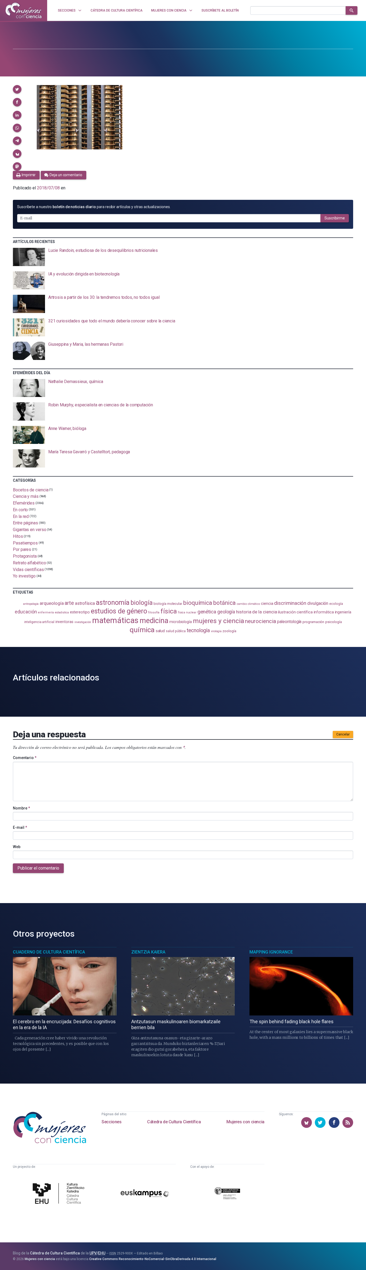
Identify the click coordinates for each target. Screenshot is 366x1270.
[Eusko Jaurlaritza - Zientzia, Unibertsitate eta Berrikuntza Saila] (227, 1194)
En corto (20, 509)
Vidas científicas (28, 569)
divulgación (317, 603)
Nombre (21, 808)
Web (16, 847)
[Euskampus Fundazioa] (145, 1194)
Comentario (24, 758)
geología (226, 611)
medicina (154, 620)
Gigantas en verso (29, 529)
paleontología (289, 621)
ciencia (267, 603)
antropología (31, 604)
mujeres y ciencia (218, 621)
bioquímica (197, 602)
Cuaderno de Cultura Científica (49, 952)
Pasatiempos (25, 542)
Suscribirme (334, 218)
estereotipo (80, 612)
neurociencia (260, 621)
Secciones (111, 1121)
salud (160, 630)
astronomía (112, 602)
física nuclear (187, 612)
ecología (336, 604)
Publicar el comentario (38, 868)
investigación (82, 622)
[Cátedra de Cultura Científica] (60, 1194)
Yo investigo (24, 576)
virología (216, 631)
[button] (17, 89)
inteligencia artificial (39, 622)
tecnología (198, 630)
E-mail (20, 827)
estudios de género (119, 611)
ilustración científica (295, 612)
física (168, 611)
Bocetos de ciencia (30, 489)
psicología (333, 622)
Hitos (18, 536)
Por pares (22, 549)
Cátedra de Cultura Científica (174, 1121)
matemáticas (115, 620)
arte (69, 603)
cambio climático (248, 604)
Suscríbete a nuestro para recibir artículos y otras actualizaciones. (93, 207)
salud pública (176, 631)
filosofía (153, 612)
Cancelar (343, 734)
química (142, 630)
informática (324, 612)
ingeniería (343, 612)
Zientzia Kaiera (148, 952)
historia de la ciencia (256, 611)
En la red (21, 516)
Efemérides (24, 503)
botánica (224, 602)
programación (313, 622)
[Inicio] (23, 10)
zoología (229, 631)
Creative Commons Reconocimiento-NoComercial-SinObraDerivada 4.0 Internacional (152, 1259)
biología (141, 602)
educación (26, 611)
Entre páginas (25, 522)
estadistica (62, 612)
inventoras (64, 622)
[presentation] (183, 257)
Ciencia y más (26, 496)
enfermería (46, 612)
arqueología (52, 603)
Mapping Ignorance (271, 952)
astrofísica (85, 603)
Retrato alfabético (29, 562)
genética (206, 612)
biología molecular (168, 604)
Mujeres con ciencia (245, 1121)
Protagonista (25, 556)
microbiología (180, 622)
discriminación (290, 603)
